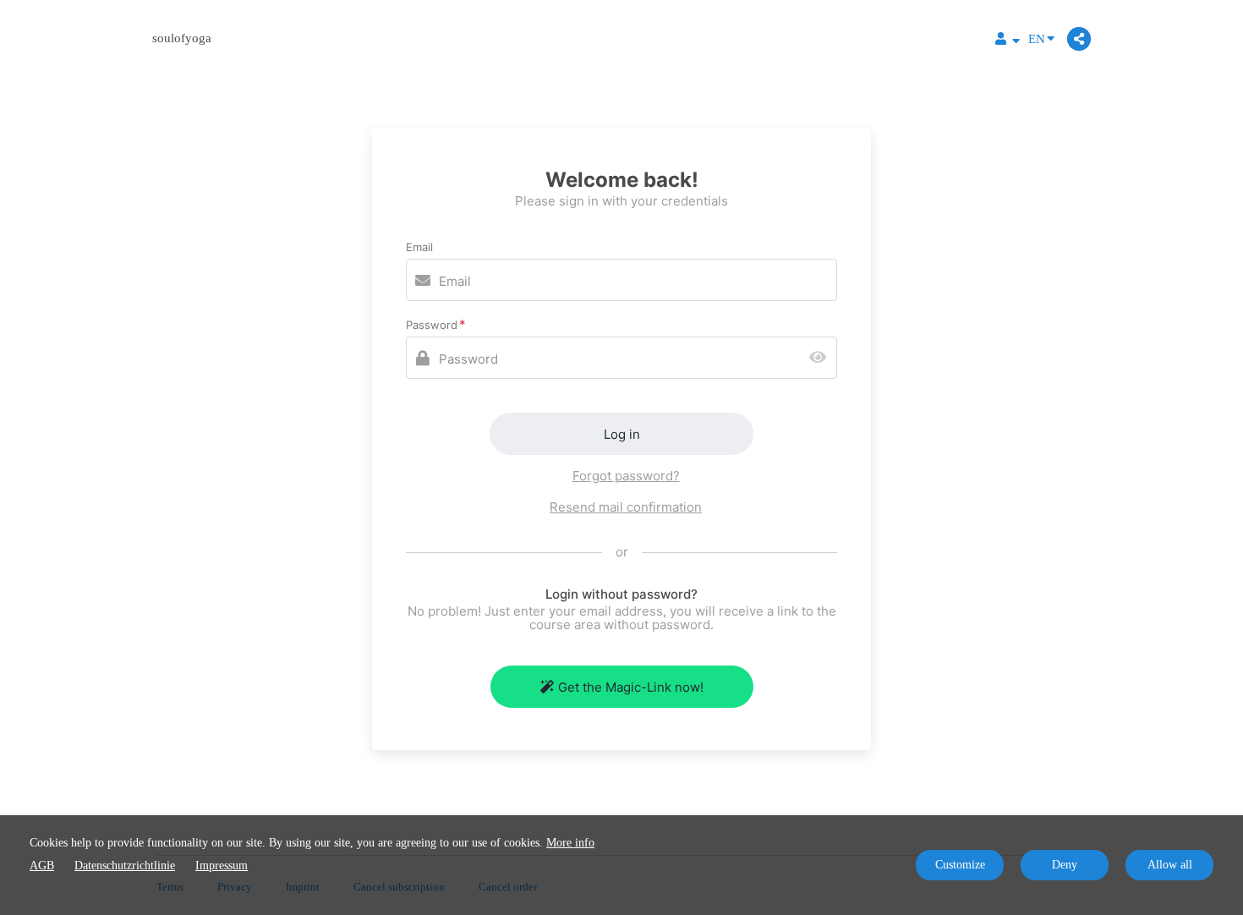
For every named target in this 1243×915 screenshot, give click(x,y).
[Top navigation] (1007, 41)
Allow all (1169, 864)
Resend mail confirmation (626, 507)
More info (570, 842)
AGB (42, 865)
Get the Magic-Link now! (631, 687)
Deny (1064, 864)
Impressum (221, 865)
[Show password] (821, 358)
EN (1036, 39)
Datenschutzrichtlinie (124, 865)
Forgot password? (626, 476)
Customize (960, 864)
